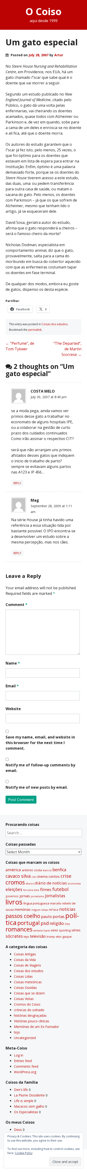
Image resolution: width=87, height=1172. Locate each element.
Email (12, 686)
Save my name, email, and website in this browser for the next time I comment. (40, 743)
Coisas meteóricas (28, 982)
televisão (38, 936)
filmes (45, 889)
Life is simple (23, 1101)
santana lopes (41, 930)
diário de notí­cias (51, 883)
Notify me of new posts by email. (37, 787)
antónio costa (32, 870)
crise (66, 876)
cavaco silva (18, 876)
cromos (15, 882)
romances (19, 929)
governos (12, 896)
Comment (16, 604)
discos (30, 883)
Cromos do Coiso (27, 1004)
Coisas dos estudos (55, 324)
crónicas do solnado (29, 1010)
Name (13, 663)
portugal (28, 923)
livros (14, 902)
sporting (65, 930)
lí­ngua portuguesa (36, 903)
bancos (47, 870)
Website (13, 708)
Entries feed (23, 1061)
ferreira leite (31, 890)
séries (76, 930)
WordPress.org (25, 1072)
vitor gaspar (64, 936)
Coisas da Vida (25, 959)
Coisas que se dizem (29, 993)
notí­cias (67, 909)
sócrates (14, 936)
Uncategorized (25, 1038)
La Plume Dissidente (29, 1095)
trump (51, 936)
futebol (60, 889)
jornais (24, 896)
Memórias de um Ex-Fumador (36, 1026)
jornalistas (55, 895)
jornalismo (37, 896)
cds (34, 876)
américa (13, 869)
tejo (26, 936)
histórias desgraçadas (30, 1015)
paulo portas (52, 916)
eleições (14, 889)
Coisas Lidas (23, 976)
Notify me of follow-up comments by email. (40, 767)
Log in (18, 1055)
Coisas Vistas (24, 999)
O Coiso (43, 11)
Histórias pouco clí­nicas (31, 1021)
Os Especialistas (26, 1112)
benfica (59, 869)
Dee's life (21, 1089)
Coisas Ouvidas (25, 987)
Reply (17, 483)
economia (74, 883)
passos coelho (23, 916)
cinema (42, 876)
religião (57, 923)
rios (67, 924)
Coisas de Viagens (27, 965)
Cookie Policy (23, 1153)
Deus (18, 1129)
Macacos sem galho (29, 1106)
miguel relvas (40, 909)
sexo (54, 930)
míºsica (53, 910)
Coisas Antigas (25, 954)
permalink (35, 330)
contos (54, 876)
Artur (58, 55)
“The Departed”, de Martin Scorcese (67, 349)
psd (45, 923)
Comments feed (26, 1066)
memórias (23, 909)
